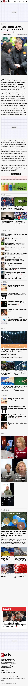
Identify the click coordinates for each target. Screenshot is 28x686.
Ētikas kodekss (17, 678)
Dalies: (8, 174)
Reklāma (6, 676)
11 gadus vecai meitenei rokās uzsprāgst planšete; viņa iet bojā (14, 264)
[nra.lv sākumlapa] (6, 1)
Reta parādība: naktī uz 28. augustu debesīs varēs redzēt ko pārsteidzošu (17, 303)
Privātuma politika (15, 676)
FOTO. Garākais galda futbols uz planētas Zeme (7, 208)
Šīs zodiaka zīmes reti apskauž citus (17, 310)
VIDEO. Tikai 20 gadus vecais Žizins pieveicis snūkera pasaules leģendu (20, 388)
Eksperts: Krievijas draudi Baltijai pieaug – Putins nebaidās (15, 273)
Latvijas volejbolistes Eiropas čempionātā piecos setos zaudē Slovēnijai (14, 351)
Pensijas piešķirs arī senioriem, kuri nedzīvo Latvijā (15, 268)
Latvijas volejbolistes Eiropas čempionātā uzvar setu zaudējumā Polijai (20, 372)
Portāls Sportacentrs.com (6, 32)
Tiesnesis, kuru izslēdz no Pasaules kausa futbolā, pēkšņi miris (20, 223)
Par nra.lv (2, 676)
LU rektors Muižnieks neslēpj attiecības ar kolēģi (13, 239)
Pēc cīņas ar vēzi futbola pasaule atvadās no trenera (19, 208)
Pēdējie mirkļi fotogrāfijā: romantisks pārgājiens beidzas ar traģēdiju (16, 277)
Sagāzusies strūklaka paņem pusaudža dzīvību (7, 222)
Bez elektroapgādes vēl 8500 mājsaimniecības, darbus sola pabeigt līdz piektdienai (14, 533)
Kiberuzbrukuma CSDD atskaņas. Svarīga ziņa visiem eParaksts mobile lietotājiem (17, 319)
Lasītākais (4, 282)
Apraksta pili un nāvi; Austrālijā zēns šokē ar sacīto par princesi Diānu (16, 254)
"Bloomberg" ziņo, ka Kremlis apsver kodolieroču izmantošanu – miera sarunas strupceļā (7, 559)
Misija (10, 676)
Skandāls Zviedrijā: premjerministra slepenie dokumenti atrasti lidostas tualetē (15, 249)
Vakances (23, 678)
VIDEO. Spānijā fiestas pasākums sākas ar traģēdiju (7, 575)
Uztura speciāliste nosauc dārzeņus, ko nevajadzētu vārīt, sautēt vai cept (16, 244)
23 (20, 274)
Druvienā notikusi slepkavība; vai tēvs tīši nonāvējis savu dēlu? (20, 575)
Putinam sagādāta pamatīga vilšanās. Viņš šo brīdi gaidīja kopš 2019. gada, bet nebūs (20, 559)
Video (3, 433)
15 (15, 269)
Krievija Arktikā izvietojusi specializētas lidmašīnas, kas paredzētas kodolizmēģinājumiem (14, 259)
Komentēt (14, 178)
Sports (4, 24)
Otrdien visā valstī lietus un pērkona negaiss (16, 235)
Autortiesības (11, 678)
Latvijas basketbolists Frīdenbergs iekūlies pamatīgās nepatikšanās (7, 388)
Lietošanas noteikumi (5, 678)
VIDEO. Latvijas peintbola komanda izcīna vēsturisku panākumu (6, 372)
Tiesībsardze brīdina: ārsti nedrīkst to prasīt (16, 285)
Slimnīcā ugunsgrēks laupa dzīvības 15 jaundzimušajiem (17, 293)
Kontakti (2, 680)
